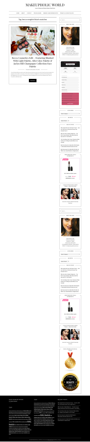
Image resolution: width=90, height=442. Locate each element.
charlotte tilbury (24, 413)
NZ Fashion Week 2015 (18, 429)
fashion (10, 415)
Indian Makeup (18, 417)
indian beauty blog (38, 409)
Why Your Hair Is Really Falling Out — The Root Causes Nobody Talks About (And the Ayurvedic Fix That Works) (69, 135)
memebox (26, 426)
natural (23, 428)
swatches (26, 432)
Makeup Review (21, 426)
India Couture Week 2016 (19, 415)
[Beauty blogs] (70, 360)
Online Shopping (17, 431)
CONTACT (29, 13)
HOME (17, 13)
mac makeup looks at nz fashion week (22, 424)
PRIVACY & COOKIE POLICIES (67, 13)
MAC (30, 419)
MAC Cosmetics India (23, 421)
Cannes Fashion (11, 413)
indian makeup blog (25, 417)
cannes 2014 (15, 412)
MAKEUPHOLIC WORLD (45, 4)
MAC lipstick (45, 415)
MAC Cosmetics (15, 421)
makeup (11, 426)
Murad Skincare (15, 428)
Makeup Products (16, 426)
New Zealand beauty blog (48, 420)
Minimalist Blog (50, 439)
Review (28, 431)
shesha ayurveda (12, 432)
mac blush (10, 421)
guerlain (12, 415)
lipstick (10, 419)
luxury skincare (25, 419)
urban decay (52, 425)
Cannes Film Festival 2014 (18, 413)
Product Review (24, 431)
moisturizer (11, 428)
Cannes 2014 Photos (20, 412)
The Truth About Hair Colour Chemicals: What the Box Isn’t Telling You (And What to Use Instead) (70, 141)
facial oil (28, 413)
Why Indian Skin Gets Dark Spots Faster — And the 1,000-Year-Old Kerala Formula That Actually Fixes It (70, 129)
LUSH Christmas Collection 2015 (17, 419)
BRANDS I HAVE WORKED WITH (50, 13)
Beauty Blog (26, 410)
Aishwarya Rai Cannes (20, 410)
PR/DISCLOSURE (37, 13)
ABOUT (23, 13)
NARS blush (20, 428)
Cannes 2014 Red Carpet (27, 412)
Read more (32, 80)
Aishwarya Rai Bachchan (12, 410)
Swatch (22, 432)
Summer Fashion (18, 432)
